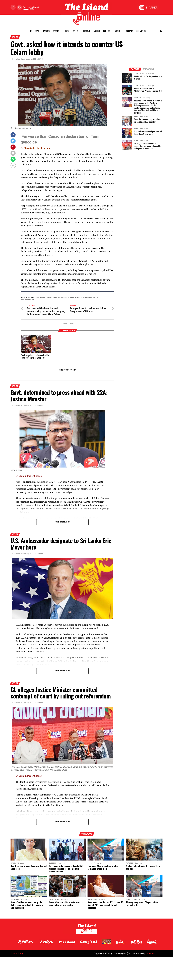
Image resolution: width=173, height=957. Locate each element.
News (37, 31)
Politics (106, 31)
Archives (129, 31)
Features (46, 31)
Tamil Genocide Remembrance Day (84, 297)
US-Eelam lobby (28, 299)
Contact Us (141, 31)
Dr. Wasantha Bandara (47, 297)
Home (29, 31)
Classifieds (117, 31)
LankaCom (150, 953)
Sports (56, 31)
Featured (63, 297)
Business (65, 31)
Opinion (76, 31)
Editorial (86, 31)
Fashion (97, 31)
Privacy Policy (17, 953)
